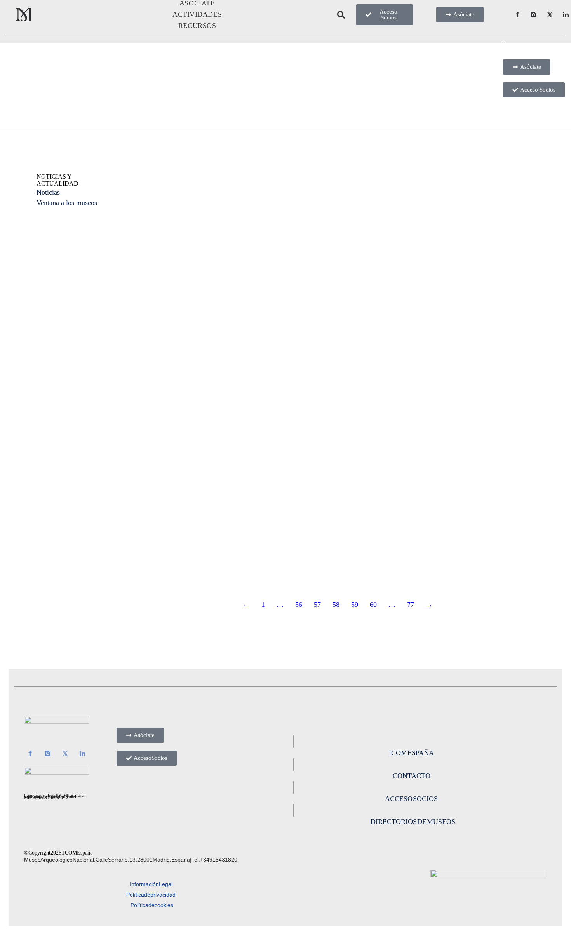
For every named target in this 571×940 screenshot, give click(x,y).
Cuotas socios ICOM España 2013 (203, 215)
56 (298, 604)
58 (336, 604)
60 (373, 604)
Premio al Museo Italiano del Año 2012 (463, 406)
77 (410, 604)
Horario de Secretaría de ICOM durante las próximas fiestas (335, 225)
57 (317, 604)
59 (354, 604)
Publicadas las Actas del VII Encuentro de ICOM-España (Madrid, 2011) (203, 416)
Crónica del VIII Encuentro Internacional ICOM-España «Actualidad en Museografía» (470, 230)
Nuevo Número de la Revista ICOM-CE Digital (337, 406)
